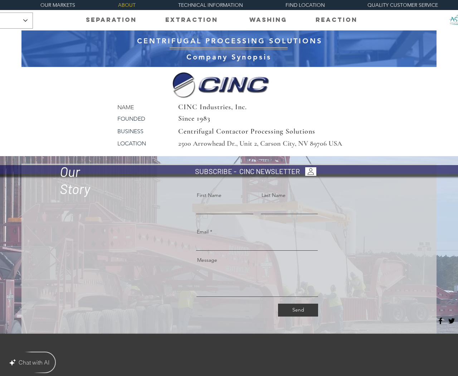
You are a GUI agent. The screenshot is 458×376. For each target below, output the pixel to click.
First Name (209, 195)
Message (207, 259)
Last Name (274, 195)
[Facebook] (440, 321)
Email (203, 231)
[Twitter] (451, 321)
